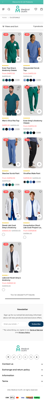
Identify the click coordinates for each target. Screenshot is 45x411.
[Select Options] (18, 59)
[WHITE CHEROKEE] (24, 237)
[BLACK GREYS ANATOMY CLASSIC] (12, 80)
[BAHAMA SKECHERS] (27, 80)
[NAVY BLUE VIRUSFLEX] (12, 129)
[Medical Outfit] (22, 9)
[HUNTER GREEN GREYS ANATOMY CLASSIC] (3, 80)
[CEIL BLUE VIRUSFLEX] (9, 129)
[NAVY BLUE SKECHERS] (34, 80)
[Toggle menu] (3, 9)
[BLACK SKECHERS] (30, 80)
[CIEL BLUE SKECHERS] (24, 80)
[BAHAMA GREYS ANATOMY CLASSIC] (9, 80)
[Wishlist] (35, 9)
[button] (2, 2)
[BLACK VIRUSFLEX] (6, 129)
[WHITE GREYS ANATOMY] (3, 289)
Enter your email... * (11, 324)
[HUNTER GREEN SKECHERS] (12, 184)
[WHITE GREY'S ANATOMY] (3, 234)
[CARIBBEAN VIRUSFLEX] (3, 129)
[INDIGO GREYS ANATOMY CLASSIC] (6, 80)
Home (4, 17)
